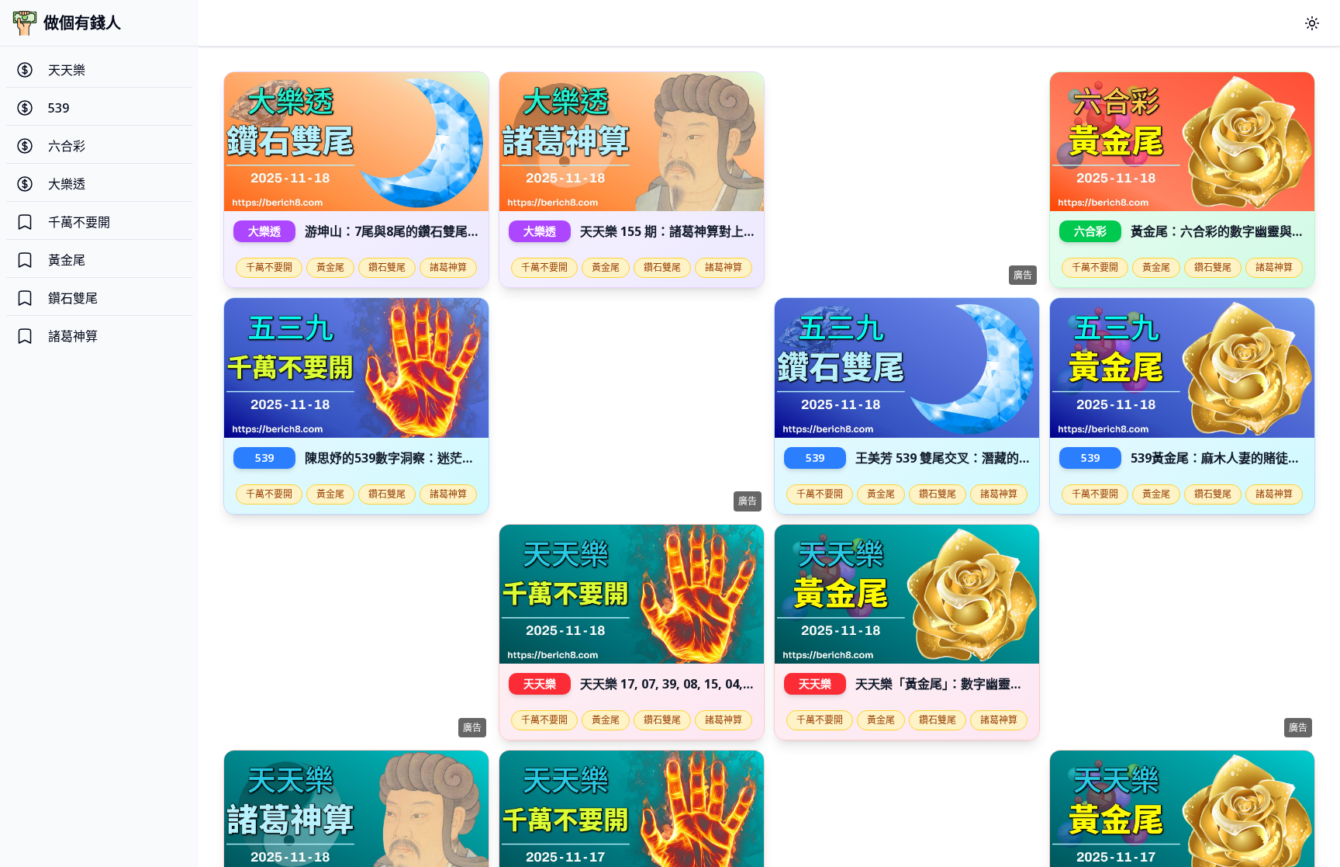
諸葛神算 (448, 267)
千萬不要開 (269, 267)
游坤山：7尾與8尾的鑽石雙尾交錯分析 (411, 231)
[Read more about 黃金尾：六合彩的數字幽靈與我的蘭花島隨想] (1182, 141)
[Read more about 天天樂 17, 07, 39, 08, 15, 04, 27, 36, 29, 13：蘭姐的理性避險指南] (631, 594)
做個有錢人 (82, 22)
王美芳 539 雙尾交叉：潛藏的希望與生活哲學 (980, 457)
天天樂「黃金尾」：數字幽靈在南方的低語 (970, 683)
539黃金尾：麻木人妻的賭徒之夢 (1222, 457)
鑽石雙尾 (387, 267)
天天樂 (539, 683)
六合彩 (1090, 231)
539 (264, 457)
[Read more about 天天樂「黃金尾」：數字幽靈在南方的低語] (907, 594)
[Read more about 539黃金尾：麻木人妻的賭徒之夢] (1182, 367)
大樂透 (264, 231)
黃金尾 (330, 267)
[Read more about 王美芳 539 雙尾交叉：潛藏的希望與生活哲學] (907, 367)
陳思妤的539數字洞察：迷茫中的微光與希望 (427, 457)
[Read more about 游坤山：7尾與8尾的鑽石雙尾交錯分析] (356, 141)
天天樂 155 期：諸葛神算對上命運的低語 (693, 231)
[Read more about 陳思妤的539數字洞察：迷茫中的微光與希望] (356, 367)
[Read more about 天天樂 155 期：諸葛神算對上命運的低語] (631, 141)
